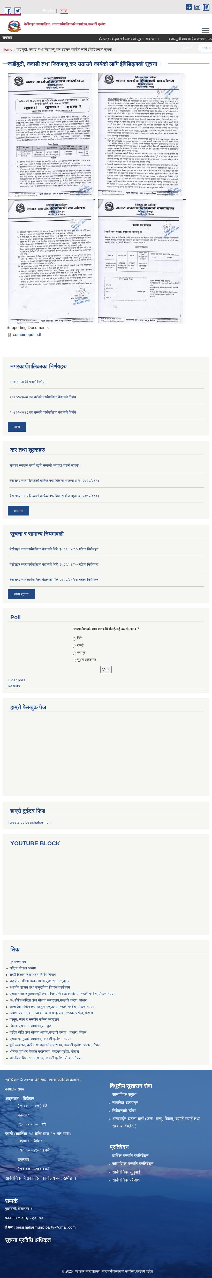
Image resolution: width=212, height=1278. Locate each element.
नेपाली (64, 11)
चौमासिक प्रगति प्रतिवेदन (133, 1163)
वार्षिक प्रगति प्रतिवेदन (130, 1155)
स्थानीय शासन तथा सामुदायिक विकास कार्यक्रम (40, 987)
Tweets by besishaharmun (29, 822)
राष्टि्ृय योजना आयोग (23, 968)
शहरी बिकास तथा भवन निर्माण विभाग (33, 975)
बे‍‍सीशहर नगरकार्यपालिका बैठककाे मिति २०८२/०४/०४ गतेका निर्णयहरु (54, 580)
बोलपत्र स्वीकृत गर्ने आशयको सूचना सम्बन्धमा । (116, 39)
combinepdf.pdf (27, 334)
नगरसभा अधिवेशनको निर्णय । (29, 382)
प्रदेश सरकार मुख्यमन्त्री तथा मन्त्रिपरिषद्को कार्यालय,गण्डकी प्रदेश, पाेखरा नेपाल (62, 994)
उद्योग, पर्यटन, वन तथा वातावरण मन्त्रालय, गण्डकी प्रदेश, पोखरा (51, 1013)
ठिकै (79, 638)
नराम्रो (81, 653)
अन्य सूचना (21, 594)
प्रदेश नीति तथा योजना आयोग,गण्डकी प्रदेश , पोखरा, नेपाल (48, 1032)
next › (193, 48)
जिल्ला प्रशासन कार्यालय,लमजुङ (30, 1026)
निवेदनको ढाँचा (124, 1110)
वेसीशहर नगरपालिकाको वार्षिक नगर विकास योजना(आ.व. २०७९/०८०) (54, 496)
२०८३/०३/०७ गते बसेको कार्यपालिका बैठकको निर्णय (43, 397)
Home (7, 49)
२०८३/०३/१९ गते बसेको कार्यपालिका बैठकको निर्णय (43, 412)
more (18, 511)
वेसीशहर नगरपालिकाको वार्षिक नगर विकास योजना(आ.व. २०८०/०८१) (54, 481)
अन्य (17, 427)
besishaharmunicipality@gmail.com (46, 1227)
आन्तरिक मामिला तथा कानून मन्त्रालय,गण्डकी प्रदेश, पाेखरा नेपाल (52, 1007)
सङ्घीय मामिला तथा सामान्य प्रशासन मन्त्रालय (39, 981)
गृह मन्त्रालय (18, 962)
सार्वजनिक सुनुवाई (126, 1172)
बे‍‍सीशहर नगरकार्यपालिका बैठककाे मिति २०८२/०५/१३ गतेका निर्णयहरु (54, 549)
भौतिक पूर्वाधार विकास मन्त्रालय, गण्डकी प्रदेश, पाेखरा (44, 1051)
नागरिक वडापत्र (125, 1102)
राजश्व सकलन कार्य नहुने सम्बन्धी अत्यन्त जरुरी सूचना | (45, 465)
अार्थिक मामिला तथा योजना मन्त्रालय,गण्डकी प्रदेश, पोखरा (48, 1000)
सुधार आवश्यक (86, 659)
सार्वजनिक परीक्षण (126, 1180)
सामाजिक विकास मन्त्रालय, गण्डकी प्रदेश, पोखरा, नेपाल (45, 1058)
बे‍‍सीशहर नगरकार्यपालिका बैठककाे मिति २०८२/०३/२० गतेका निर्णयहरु (54, 564)
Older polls (16, 680)
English (49, 11)
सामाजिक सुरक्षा (124, 1094)
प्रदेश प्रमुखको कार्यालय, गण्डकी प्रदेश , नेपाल (40, 1039)
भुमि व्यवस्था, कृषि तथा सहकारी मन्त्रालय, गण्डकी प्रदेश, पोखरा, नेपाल (55, 1045)
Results (14, 686)
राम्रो (80, 645)
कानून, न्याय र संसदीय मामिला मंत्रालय (34, 1019)
